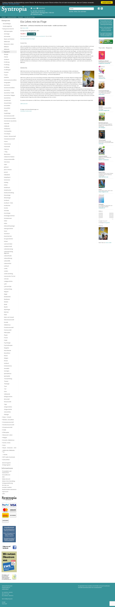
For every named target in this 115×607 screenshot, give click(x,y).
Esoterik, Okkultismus (8, 440)
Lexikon (6, 271)
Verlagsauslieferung (7, 483)
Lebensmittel (7, 263)
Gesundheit (7, 105)
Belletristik (7, 41)
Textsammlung (8, 378)
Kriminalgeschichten (9, 215)
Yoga (5, 404)
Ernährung (6, 62)
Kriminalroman (8, 218)
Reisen (6, 355)
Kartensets (7, 180)
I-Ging (5, 151)
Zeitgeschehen (8, 407)
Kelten (6, 185)
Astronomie (7, 36)
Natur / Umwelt (7, 417)
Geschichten (7, 98)
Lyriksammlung (8, 289)
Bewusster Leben (9, 44)
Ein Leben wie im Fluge (30, 17)
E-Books (5, 454)
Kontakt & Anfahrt (7, 487)
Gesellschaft (7, 100)
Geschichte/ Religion (9, 95)
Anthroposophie (8, 31)
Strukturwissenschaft (8, 424)
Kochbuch (6, 200)
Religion (6, 358)
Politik (5, 340)
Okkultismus (7, 325)
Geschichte (7, 90)
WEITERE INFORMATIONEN (10, 4)
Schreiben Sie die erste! (26, 111)
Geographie (7, 82)
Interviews (7, 162)
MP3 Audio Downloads (9, 457)
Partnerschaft (7, 330)
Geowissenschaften (9, 87)
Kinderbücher (7, 190)
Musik (5, 304)
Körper (6, 241)
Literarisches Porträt (9, 276)
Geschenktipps (7, 23)
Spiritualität (7, 376)
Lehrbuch (6, 266)
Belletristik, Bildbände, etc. (9, 451)
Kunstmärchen (8, 236)
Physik (5, 335)
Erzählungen (7, 69)
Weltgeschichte (8, 396)
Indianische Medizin (9, 156)
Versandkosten (6, 475)
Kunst (5, 231)
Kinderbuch (7, 187)
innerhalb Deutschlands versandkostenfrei (37, 36)
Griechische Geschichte (10, 121)
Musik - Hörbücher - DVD (9, 447)
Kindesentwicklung (9, 192)
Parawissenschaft (9, 327)
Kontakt (3, 602)
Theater (6, 381)
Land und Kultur (8, 244)
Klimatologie (7, 197)
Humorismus (7, 144)
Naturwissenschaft (9, 319)
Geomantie (7, 85)
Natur (5, 314)
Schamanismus (8, 366)
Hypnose (6, 149)
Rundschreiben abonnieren (9, 489)
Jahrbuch (6, 167)
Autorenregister (6, 462)
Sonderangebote (7, 26)
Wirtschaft (7, 399)
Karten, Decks (6, 442)
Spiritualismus (7, 373)
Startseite (4, 17)
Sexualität (6, 368)
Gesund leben (7, 103)
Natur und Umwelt (9, 317)
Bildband (6, 46)
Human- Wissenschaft (10, 136)
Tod (5, 389)
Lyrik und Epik (7, 286)
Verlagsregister (6, 465)
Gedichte (6, 77)
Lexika (5, 268)
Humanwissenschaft (9, 139)
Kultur (5, 221)
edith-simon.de (23, 103)
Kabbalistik (7, 174)
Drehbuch (6, 59)
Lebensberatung (8, 249)
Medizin (6, 302)
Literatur (6, 279)
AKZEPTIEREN (106, 2)
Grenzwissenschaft (9, 116)
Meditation (7, 299)
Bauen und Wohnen (9, 39)
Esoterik (6, 72)
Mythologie (7, 309)
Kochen (6, 208)
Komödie (6, 210)
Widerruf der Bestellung (8, 481)
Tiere (5, 386)
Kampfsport (7, 177)
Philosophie (7, 332)
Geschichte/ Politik (9, 93)
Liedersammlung (8, 273)
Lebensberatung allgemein (8, 252)
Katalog (6, 182)
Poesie (6, 337)
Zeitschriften (7, 412)
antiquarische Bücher (12, 17)
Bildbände (6, 49)
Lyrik (5, 284)
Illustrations (7, 154)
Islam (5, 164)
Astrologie (7, 34)
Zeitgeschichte (8, 409)
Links (3, 493)
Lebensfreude (8, 255)
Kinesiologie (7, 195)
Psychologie (7, 343)
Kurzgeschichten (8, 238)
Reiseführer (7, 353)
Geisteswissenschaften (10, 80)
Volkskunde (7, 394)
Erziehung (6, 64)
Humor (6, 141)
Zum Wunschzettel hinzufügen (27, 39)
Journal (6, 172)
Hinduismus (7, 128)
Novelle (6, 322)
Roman (6, 360)
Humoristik (7, 146)
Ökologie (6, 414)
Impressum (5, 491)
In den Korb (30, 34)
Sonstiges (6, 371)
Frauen (6, 75)
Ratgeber (6, 348)
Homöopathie (7, 131)
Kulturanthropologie (9, 226)
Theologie (6, 383)
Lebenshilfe (7, 261)
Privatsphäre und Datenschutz (6, 471)
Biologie (6, 54)
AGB (3, 477)
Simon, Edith (25, 28)
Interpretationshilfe (9, 159)
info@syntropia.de (37, 14)
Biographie (20, 17)
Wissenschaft (7, 401)
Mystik (6, 307)
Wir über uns (5, 485)
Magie (5, 294)
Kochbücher (7, 205)
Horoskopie (7, 133)
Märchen (6, 312)
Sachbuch (6, 363)
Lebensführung (8, 258)
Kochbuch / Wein (8, 203)
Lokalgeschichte (8, 281)
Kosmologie (7, 213)
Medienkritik (7, 296)
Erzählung (6, 67)
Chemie (6, 57)
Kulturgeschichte (8, 228)
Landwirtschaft (8, 246)
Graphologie (7, 113)
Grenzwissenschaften (10, 118)
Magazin (6, 291)
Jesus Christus (8, 169)
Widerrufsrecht (6, 479)
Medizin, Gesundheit (8, 419)
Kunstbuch (7, 233)
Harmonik (6, 123)
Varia (5, 391)
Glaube (6, 110)
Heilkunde (6, 126)
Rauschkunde (7, 350)
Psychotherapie (8, 345)
